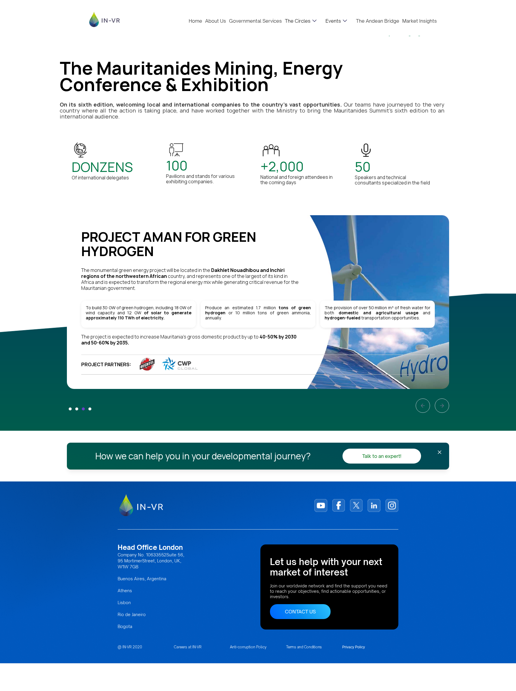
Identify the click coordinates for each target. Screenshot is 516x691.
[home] (104, 19)
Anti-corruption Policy (248, 647)
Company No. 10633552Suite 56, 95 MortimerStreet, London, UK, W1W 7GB (151, 560)
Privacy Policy (353, 647)
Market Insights (419, 21)
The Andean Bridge (377, 21)
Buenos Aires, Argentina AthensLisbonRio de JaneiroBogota (142, 602)
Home (195, 21)
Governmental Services (255, 21)
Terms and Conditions (304, 647)
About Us (215, 21)
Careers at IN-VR (188, 647)
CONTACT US (300, 612)
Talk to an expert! (381, 456)
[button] (301, 21)
